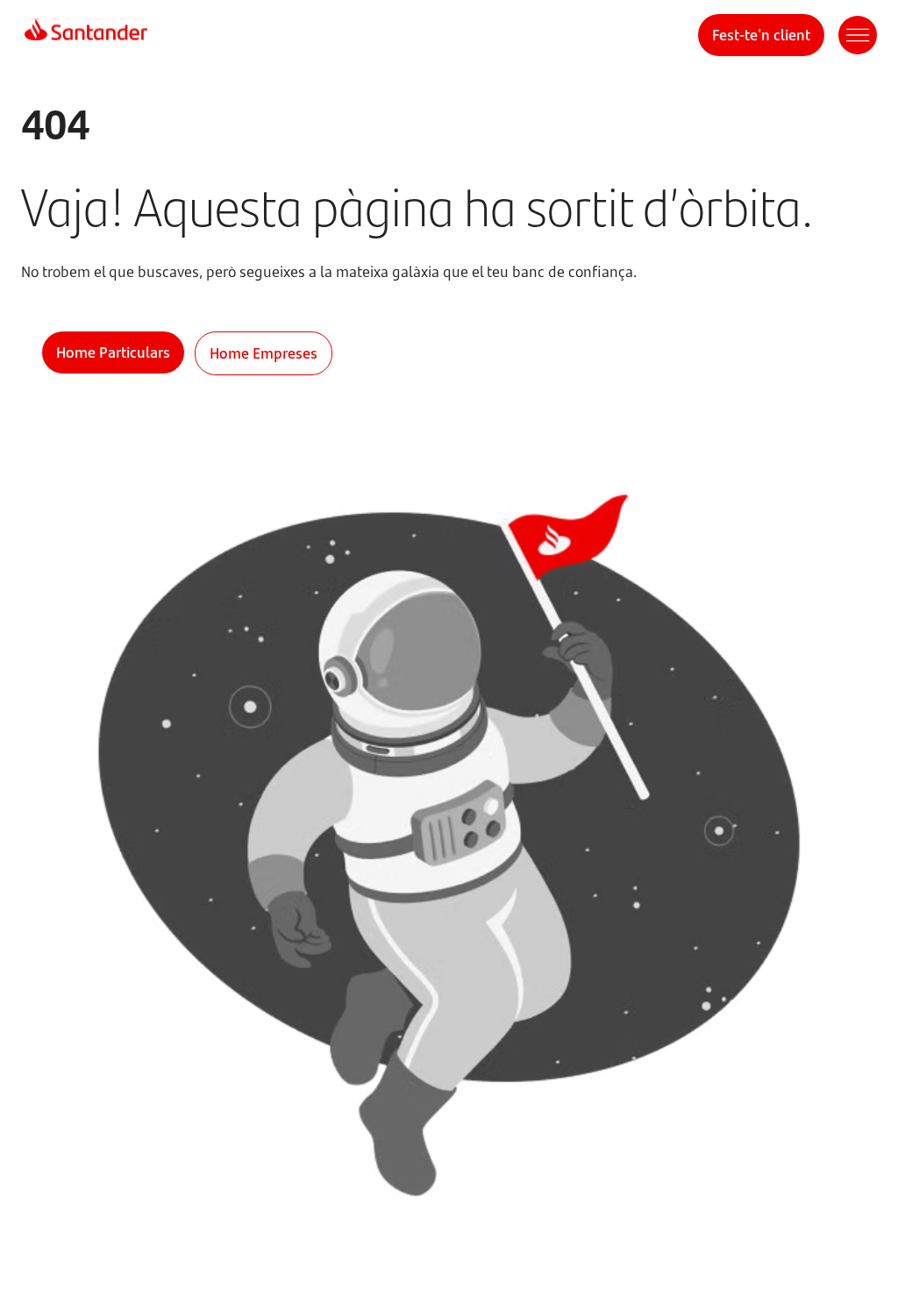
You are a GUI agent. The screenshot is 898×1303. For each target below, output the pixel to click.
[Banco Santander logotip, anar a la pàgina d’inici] (86, 35)
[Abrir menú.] (857, 35)
